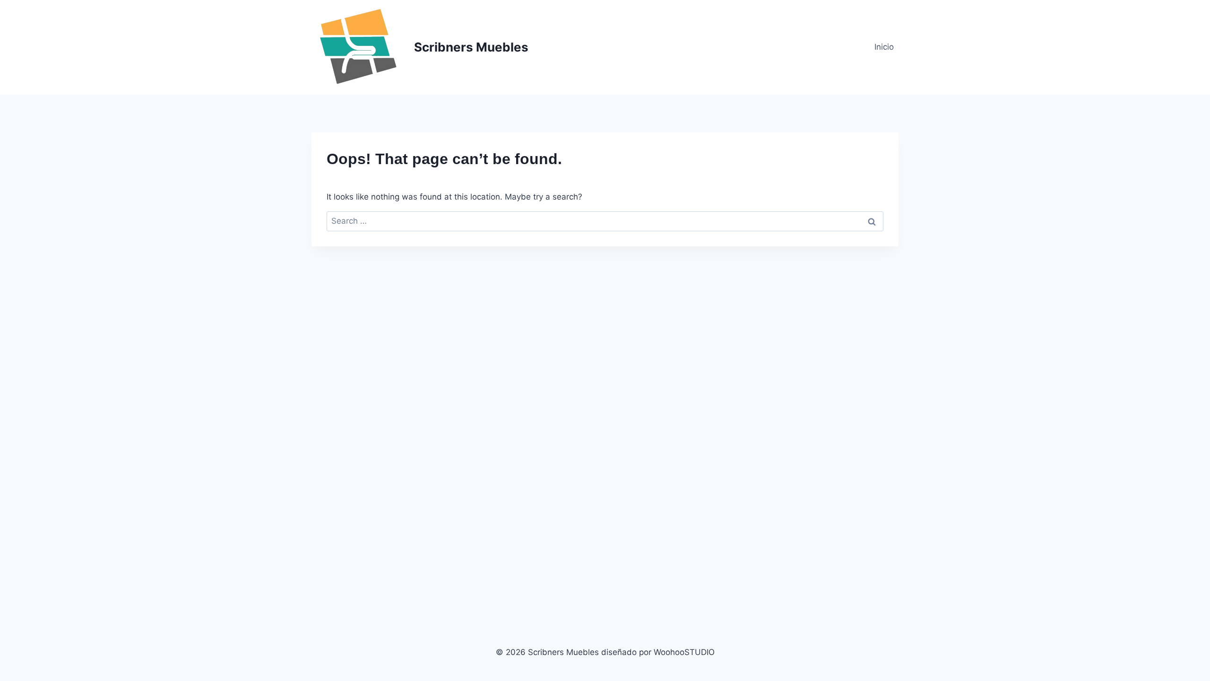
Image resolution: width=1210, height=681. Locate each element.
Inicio (884, 47)
